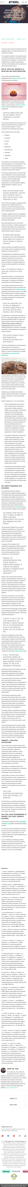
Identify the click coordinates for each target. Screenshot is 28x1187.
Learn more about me (12, 1087)
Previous (19, 39)
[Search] (4, 2)
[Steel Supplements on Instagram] (19, 1136)
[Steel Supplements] (14, 2)
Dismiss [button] (24, 1186)
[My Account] (23, 2)
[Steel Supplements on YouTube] (2, 1136)
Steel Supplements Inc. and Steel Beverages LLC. (16, 1141)
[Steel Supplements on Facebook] (8, 1136)
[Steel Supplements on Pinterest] (14, 1136)
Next (24, 39)
